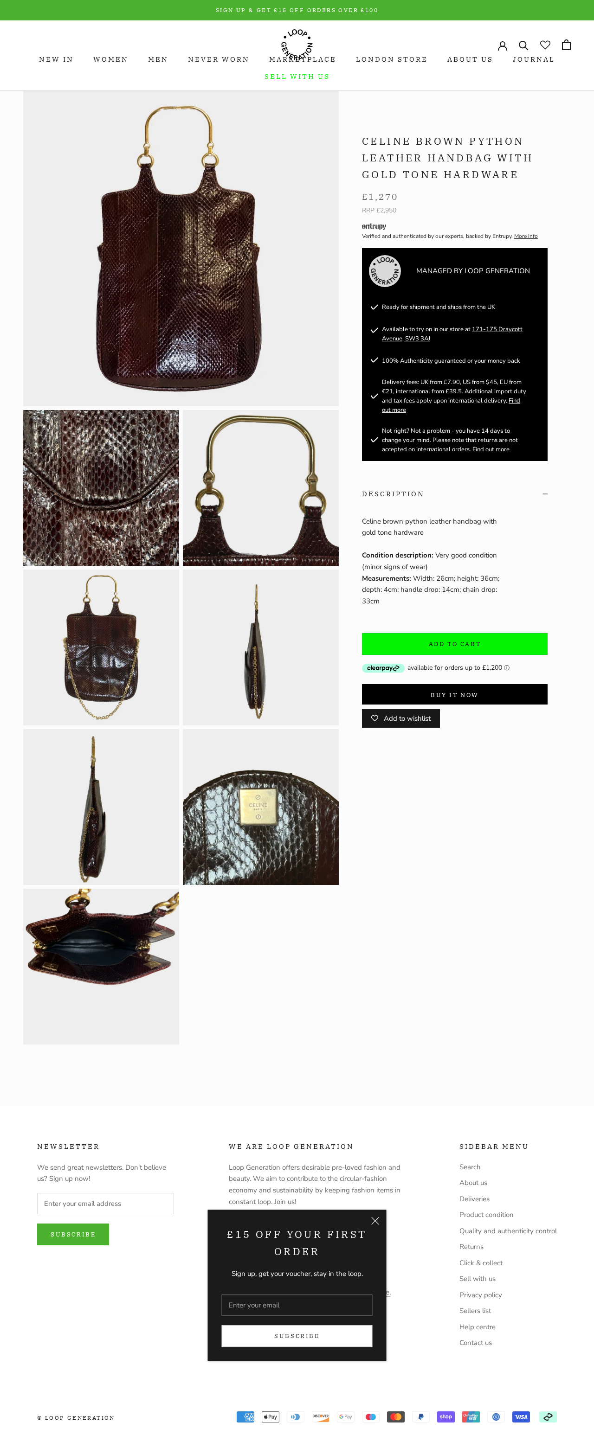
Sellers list (475, 1310)
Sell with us (297, 76)
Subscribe (296, 1336)
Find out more (491, 449)
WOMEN (111, 59)
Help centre (477, 1327)
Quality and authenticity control (508, 1231)
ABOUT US (470, 59)
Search (470, 1167)
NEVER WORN (219, 59)
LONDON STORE (392, 59)
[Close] (375, 1221)
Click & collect (481, 1263)
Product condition (486, 1214)
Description (393, 493)
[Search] (524, 45)
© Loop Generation (76, 1417)
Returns (471, 1246)
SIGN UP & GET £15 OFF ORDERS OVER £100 (297, 9)
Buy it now (455, 695)
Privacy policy (480, 1295)
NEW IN (56, 59)
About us (473, 1182)
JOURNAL (534, 59)
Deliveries (474, 1199)
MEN (158, 59)
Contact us (475, 1342)
